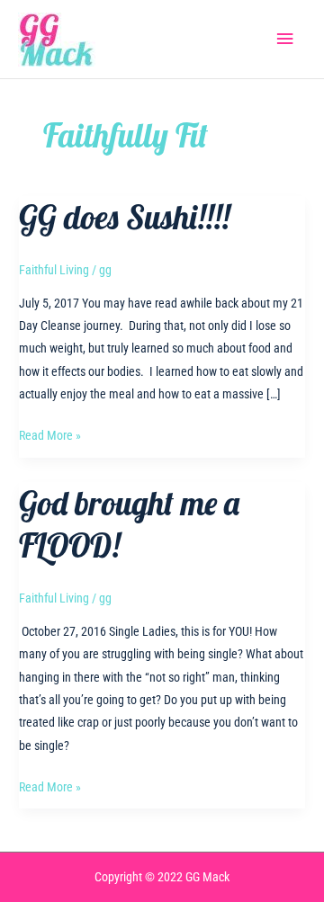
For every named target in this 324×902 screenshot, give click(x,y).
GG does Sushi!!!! (124, 217)
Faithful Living (54, 270)
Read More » (50, 437)
